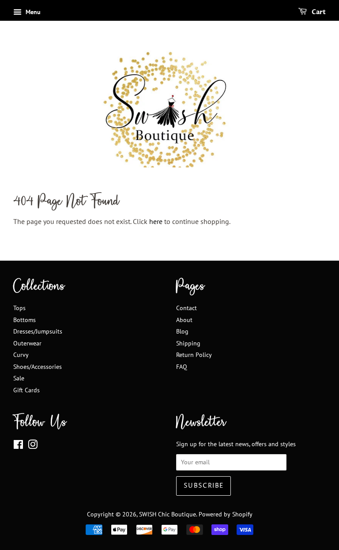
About (184, 320)
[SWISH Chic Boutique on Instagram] (33, 446)
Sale (18, 378)
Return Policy (194, 355)
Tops (19, 308)
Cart (318, 12)
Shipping (188, 343)
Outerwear (27, 343)
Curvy (21, 355)
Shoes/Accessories (37, 367)
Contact (186, 308)
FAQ (181, 367)
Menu (32, 12)
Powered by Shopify (225, 514)
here (155, 221)
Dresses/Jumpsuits (37, 331)
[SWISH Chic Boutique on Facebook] (18, 446)
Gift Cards (26, 390)
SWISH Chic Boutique (167, 514)
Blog (182, 331)
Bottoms (24, 320)
